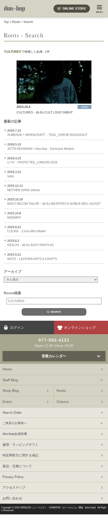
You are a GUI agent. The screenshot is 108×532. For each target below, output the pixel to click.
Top (6, 22)
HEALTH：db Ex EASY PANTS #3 (30, 243)
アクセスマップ (14, 487)
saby (14, 174)
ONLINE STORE (74, 8)
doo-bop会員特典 (15, 434)
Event (7, 402)
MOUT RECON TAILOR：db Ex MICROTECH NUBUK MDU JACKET (54, 201)
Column (63, 402)
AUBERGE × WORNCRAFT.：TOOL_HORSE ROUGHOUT (47, 133)
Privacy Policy (13, 477)
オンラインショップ (80, 328)
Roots (16, 22)
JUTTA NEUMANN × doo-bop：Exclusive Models (40, 147)
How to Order (12, 413)
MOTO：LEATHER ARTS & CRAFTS (32, 257)
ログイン (17, 328)
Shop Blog (11, 391)
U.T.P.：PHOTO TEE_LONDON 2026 (32, 160)
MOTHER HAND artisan (23, 188)
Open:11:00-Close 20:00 (54, 343)
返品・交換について (17, 466)
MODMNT (14, 215)
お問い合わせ (12, 498)
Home (7, 369)
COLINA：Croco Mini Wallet (26, 229)
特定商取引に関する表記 (20, 455)
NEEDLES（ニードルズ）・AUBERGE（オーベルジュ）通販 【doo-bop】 (58, 507)
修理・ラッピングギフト (20, 445)
